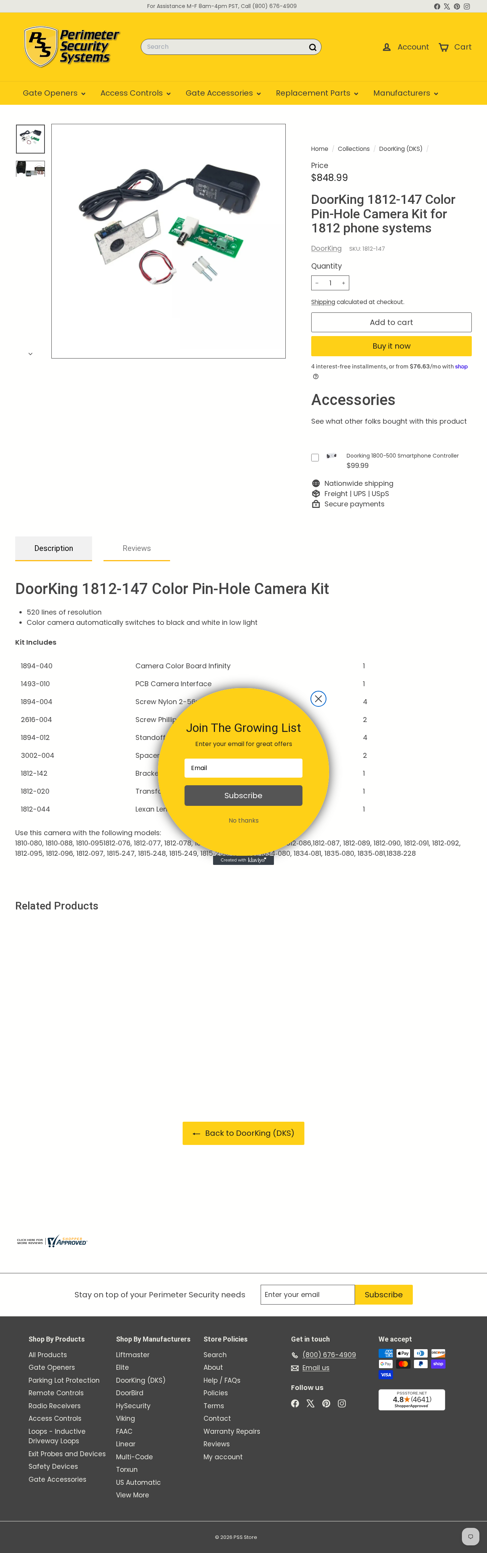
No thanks (244, 820)
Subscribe (243, 795)
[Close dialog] (318, 698)
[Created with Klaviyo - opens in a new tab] (243, 860)
